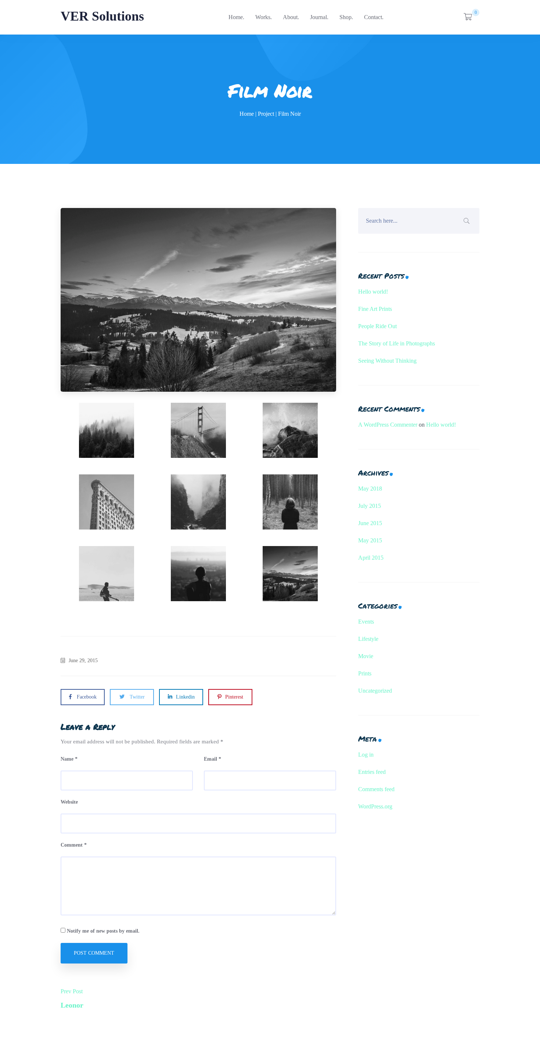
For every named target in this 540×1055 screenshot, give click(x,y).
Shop (345, 17)
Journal (318, 17)
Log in (366, 754)
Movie (365, 656)
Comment (74, 845)
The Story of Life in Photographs (396, 343)
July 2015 (369, 506)
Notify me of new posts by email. (103, 931)
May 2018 (370, 488)
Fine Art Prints (375, 309)
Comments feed (376, 789)
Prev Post (72, 998)
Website (69, 802)
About (290, 17)
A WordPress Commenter (387, 424)
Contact (373, 17)
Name (69, 759)
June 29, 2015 (83, 660)
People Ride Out (377, 326)
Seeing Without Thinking (387, 361)
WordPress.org (375, 806)
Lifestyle (368, 639)
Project (266, 114)
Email (212, 759)
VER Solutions (102, 16)
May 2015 (370, 540)
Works (262, 17)
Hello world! (373, 291)
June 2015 (370, 523)
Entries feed (372, 772)
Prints (364, 673)
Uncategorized (375, 691)
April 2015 (371, 558)
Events (366, 621)
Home (235, 17)
